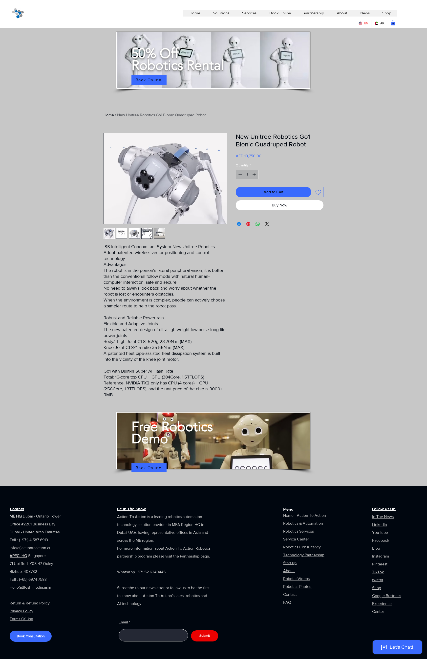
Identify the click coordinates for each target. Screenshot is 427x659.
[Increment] (255, 174)
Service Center (296, 539)
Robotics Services (298, 531)
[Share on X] (267, 224)
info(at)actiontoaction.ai (30, 548)
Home (109, 115)
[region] (213, 61)
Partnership (189, 556)
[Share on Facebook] (239, 224)
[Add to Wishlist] (318, 192)
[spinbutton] (247, 174)
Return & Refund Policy (30, 603)
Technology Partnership (303, 555)
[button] (393, 22)
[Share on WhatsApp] (258, 224)
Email (123, 622)
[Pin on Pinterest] (248, 224)
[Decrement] (239, 174)
